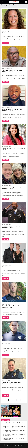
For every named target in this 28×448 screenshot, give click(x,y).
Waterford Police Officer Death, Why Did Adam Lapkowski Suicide (12, 382)
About (5, 444)
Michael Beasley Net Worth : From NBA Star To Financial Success (14, 423)
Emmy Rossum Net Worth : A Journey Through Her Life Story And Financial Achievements (14, 427)
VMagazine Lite (14, 446)
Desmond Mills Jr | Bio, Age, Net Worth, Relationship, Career (12, 109)
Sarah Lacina (5, 32)
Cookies (16, 444)
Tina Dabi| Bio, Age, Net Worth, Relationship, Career (13, 148)
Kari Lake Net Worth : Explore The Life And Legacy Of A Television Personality (14, 435)
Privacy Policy (21, 444)
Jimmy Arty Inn (6, 344)
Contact (9, 444)
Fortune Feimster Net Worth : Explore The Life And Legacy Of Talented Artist (13, 439)
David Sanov (5, 266)
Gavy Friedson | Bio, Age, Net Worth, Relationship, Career (11, 187)
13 (15, 399)
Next (18, 399)
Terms (12, 444)
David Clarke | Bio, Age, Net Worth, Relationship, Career (11, 226)
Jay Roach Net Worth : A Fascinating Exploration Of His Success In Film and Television (14, 431)
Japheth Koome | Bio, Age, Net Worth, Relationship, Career (12, 70)
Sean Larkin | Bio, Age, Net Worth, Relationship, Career (10, 306)
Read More (5, 42)
